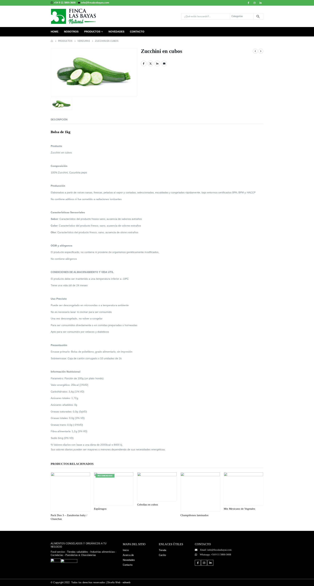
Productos (92, 31)
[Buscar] (258, 16)
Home (54, 31)
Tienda (162, 550)
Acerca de (128, 555)
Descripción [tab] (59, 119)
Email (164, 63)
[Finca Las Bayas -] (73, 16)
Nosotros (71, 31)
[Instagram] (254, 2)
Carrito (162, 555)
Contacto (137, 31)
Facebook (144, 63)
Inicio (126, 550)
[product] (70, 492)
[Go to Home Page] (52, 41)
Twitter (150, 63)
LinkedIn (157, 63)
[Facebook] (248, 2)
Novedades (116, 31)
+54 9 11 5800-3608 (65, 2)
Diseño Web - (118, 582)
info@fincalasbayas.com (95, 2)
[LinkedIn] (260, 2)
